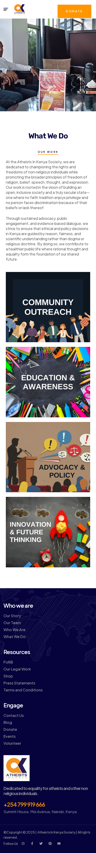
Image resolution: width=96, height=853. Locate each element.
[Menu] (5, 9)
